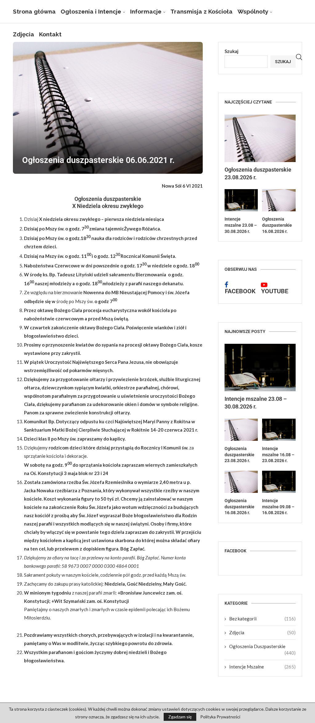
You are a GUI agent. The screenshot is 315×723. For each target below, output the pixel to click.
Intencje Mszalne (262, 666)
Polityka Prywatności (220, 717)
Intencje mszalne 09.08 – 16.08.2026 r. (278, 506)
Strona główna (34, 11)
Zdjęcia (23, 34)
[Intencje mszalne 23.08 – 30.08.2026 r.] (241, 200)
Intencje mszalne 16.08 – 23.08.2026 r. (278, 454)
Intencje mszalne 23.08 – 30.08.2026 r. (241, 225)
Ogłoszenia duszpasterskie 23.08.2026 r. (258, 173)
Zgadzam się (180, 716)
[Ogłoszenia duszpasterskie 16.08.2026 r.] (279, 200)
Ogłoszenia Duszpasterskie (262, 647)
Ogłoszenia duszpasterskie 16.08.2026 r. (277, 225)
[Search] (299, 57)
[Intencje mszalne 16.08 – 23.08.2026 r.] (279, 430)
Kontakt (50, 34)
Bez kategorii (262, 618)
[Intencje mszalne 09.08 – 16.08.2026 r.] (279, 482)
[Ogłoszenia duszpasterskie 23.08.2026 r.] (260, 138)
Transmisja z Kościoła (201, 11)
